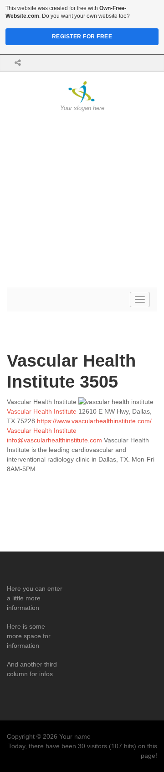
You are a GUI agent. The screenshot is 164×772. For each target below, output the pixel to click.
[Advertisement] (82, 200)
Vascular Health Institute (42, 411)
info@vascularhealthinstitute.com (54, 440)
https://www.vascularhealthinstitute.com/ (94, 421)
